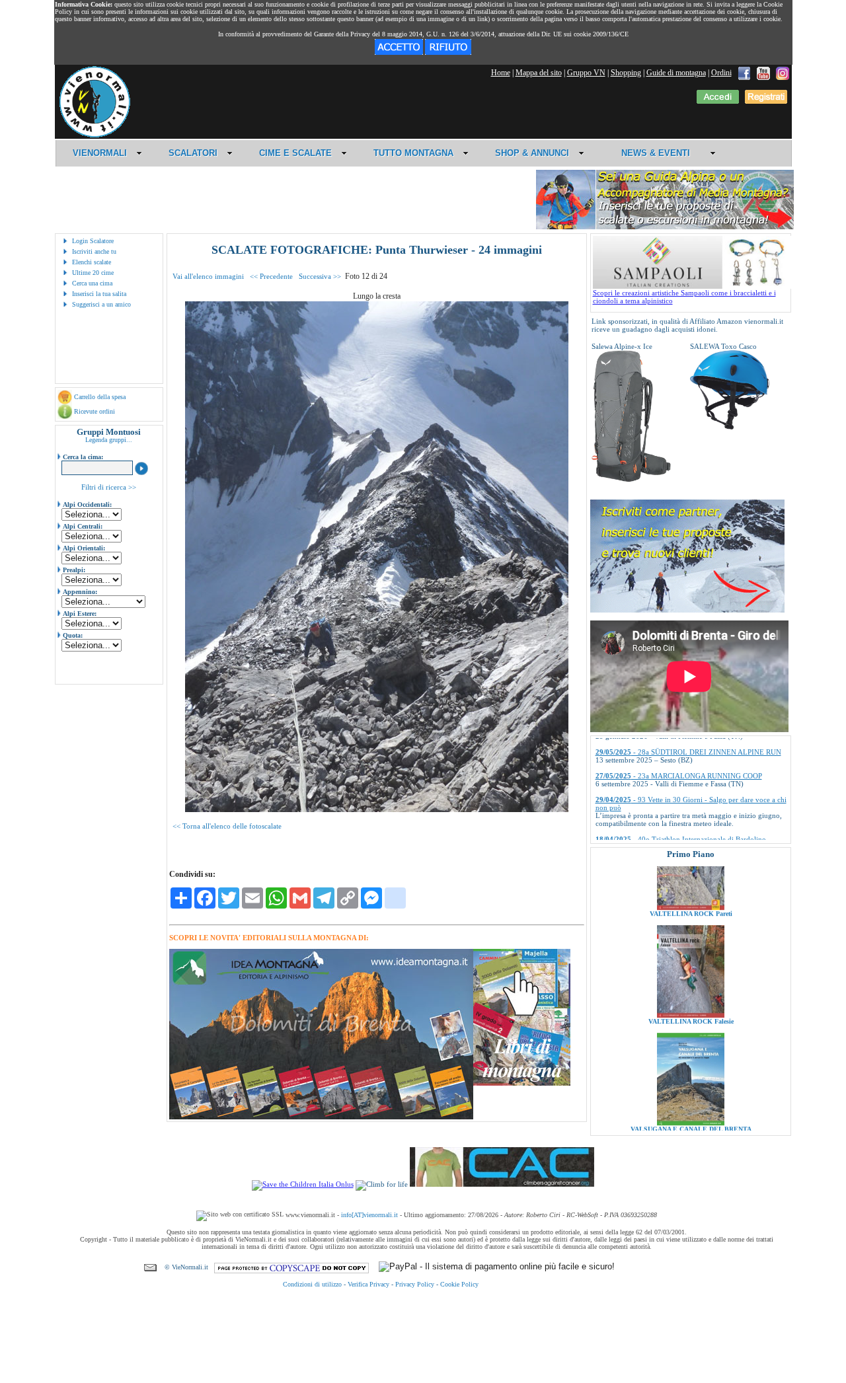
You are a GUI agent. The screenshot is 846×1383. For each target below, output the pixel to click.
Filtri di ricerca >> (108, 487)
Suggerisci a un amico (101, 304)
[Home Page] (94, 135)
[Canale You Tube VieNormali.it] (763, 72)
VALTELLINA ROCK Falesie (690, 961)
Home (500, 72)
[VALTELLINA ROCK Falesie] (690, 955)
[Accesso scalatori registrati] (718, 101)
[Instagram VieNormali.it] (782, 72)
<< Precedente (271, 276)
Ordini (721, 72)
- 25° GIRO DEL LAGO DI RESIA (668, 821)
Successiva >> (320, 276)
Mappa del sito (539, 72)
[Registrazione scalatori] (766, 101)
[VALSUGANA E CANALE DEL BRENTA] (690, 1063)
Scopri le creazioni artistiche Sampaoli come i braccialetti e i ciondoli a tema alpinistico (684, 297)
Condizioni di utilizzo (312, 1284)
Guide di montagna (676, 72)
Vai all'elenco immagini (208, 276)
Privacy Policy (414, 1284)
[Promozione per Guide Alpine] (665, 227)
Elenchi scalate (91, 262)
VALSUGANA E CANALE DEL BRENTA (690, 1069)
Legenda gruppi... (108, 439)
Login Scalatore (93, 240)
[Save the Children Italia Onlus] (303, 1184)
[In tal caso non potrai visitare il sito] (448, 52)
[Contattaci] (150, 1267)
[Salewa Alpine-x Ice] (631, 480)
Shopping (626, 72)
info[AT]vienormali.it (369, 1214)
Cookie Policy (459, 1284)
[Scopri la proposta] (687, 610)
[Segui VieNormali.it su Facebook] (744, 72)
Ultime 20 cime (93, 272)
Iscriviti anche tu (94, 251)
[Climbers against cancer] (502, 1184)
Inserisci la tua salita (99, 293)
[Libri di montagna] (521, 1083)
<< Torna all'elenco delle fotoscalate (227, 826)
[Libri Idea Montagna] (321, 1117)
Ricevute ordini (94, 411)
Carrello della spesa (100, 396)
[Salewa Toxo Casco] (729, 427)
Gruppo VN (586, 72)
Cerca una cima (92, 283)
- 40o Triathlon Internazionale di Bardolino (681, 797)
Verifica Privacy (368, 1284)
